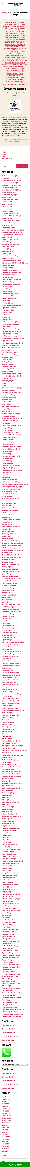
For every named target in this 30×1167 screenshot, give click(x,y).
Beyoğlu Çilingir (7, 312)
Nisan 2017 (5, 1141)
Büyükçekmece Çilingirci (10, 336)
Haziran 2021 (6, 1118)
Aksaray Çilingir (7, 204)
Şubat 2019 (5, 1130)
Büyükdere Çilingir (8, 341)
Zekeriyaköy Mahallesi (9, 1012)
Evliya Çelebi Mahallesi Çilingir (12, 470)
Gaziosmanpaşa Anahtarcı (11, 508)
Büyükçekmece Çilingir (10, 333)
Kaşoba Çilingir (7, 630)
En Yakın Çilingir (7, 430)
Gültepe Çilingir (7, 529)
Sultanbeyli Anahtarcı (9, 932)
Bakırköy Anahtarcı (8, 275)
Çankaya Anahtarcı (8, 357)
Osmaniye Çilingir (8, 821)
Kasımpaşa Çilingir (8, 628)
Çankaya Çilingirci (8, 362)
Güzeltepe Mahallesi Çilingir (11, 541)
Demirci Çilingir (7, 399)
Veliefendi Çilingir (8, 986)
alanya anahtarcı (7, 206)
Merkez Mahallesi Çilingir (10, 760)
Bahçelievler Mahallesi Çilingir (12, 272)
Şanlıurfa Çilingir (7, 882)
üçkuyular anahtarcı (9, 972)
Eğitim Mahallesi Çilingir (10, 421)
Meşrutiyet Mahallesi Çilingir (11, 767)
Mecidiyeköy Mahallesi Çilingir (12, 746)
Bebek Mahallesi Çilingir (10, 298)
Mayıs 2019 (6, 1123)
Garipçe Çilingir (7, 505)
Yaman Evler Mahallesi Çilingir (15, 83)
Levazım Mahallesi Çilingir (11, 703)
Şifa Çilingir (6, 906)
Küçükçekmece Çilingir (10, 680)
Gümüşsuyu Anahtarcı (9, 534)
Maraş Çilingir (6, 736)
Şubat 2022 (6, 1106)
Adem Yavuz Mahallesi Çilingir (15, 22)
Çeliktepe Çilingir (8, 371)
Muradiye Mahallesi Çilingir (11, 774)
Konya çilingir (6, 668)
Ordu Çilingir (6, 797)
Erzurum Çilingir (7, 439)
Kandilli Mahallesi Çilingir (10, 609)
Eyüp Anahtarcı (7, 472)
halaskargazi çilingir (9, 548)
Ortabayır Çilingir (8, 809)
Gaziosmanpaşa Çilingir (10, 510)
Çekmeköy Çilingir (8, 369)
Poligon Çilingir (7, 840)
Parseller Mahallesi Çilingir (15, 68)
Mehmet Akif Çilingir (9, 748)
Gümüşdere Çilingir (8, 531)
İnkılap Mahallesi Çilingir (15, 59)
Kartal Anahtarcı (7, 621)
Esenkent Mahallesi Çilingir (15, 43)
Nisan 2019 (5, 1125)
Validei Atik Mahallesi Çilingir (12, 983)
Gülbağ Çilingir (7, 524)
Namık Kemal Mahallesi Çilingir (15, 66)
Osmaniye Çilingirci (8, 823)
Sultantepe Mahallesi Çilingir (11, 941)
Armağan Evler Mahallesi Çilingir (15, 26)
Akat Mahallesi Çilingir (9, 195)
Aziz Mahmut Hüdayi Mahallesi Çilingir (15, 263)
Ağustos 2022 (6, 1097)
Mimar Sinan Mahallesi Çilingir (12, 771)
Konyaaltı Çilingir (7, 670)
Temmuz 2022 (7, 1099)
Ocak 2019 (5, 1132)
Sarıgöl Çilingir (7, 887)
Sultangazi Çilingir (8, 939)
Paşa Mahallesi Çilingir (9, 830)
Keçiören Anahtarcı (8, 647)
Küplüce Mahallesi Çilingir (10, 689)
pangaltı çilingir (7, 826)
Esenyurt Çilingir (7, 461)
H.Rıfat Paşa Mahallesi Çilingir (12, 545)
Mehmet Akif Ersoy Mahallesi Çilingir (15, 64)
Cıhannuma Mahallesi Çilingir (12, 388)
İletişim (4, 152)
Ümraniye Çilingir (15, 88)
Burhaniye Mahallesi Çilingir (11, 331)
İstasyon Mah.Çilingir (9, 595)
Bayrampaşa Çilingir (9, 296)
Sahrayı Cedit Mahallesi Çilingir (12, 861)
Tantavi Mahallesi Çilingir (15, 75)
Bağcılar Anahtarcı (8, 265)
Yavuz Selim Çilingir (8, 995)
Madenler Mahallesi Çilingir (15, 62)
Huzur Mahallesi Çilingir (15, 55)
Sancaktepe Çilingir (8, 877)
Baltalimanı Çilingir (8, 282)
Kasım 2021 (6, 1108)
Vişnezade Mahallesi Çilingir (11, 988)
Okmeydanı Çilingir (8, 793)
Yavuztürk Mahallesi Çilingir (11, 997)
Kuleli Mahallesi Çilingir (10, 682)
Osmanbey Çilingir (8, 819)
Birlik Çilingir (6, 315)
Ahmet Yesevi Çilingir (9, 192)
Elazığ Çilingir (6, 423)
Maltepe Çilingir (7, 724)
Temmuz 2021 (6, 1116)
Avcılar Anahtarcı (8, 246)
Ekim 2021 (5, 1111)
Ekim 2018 (5, 1139)
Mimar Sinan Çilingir (9, 769)
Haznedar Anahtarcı (9, 560)
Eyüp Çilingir (6, 475)
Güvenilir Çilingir (7, 538)
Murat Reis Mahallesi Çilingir (11, 776)
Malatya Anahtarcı (8, 717)
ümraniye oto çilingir (14, 141)
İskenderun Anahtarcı (9, 585)
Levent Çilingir (7, 705)
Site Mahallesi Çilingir (15, 73)
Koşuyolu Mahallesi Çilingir (11, 673)
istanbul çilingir (7, 158)
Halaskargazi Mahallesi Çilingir (12, 550)
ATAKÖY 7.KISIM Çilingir (10, 239)
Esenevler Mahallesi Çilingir (15, 41)
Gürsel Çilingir (7, 536)
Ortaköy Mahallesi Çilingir (10, 814)
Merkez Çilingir (7, 757)
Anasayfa (5, 150)
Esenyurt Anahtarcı (8, 458)
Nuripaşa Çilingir (7, 790)
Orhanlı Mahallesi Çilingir (10, 802)
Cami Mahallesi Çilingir (10, 352)
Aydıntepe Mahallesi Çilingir (11, 260)
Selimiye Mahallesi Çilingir (11, 899)
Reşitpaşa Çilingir (8, 851)
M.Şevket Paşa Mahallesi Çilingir (13, 710)
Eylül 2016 (5, 1146)
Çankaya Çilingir (7, 359)
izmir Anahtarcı (7, 600)
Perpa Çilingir (6, 835)
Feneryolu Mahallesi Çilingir (11, 489)
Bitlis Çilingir (6, 317)
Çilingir (4, 154)
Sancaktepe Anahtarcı (9, 875)
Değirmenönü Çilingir (9, 397)
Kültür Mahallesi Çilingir (10, 684)
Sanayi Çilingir (7, 870)
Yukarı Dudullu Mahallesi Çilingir (15, 85)
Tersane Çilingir (7, 960)
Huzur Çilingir (15, 53)
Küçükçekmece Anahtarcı (10, 677)
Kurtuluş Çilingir (7, 691)
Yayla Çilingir (6, 1000)
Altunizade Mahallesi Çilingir (11, 216)
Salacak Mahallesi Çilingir (10, 863)
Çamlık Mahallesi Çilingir (15, 33)
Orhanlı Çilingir (7, 800)
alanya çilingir (6, 209)
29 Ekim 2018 (21, 93)
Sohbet (4, 156)
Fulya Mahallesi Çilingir (10, 503)
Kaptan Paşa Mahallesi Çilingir (12, 611)
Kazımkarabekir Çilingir (10, 644)
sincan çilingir (6, 915)
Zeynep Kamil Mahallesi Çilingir (12, 1014)
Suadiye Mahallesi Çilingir (11, 929)
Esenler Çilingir (7, 454)
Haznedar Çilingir (8, 562)
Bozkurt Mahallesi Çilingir (10, 324)
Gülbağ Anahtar (7, 522)
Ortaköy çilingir (7, 811)
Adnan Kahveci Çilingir (9, 187)
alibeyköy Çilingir (8, 211)
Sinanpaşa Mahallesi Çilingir (11, 910)
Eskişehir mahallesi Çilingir (15, 44)
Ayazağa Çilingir (7, 251)
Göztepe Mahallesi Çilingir (11, 519)
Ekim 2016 (5, 1144)
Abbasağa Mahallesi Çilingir (11, 180)
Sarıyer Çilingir (7, 892)
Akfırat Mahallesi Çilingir (10, 199)
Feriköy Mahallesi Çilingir (10, 498)
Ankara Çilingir (7, 225)
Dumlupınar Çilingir (8, 416)
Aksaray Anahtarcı (8, 202)
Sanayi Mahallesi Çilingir (10, 873)
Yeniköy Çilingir (7, 1005)
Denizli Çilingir (7, 404)
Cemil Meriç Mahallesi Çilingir (15, 35)
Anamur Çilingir (7, 223)
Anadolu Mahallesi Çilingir (11, 220)
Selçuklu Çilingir (7, 896)
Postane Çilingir (7, 842)
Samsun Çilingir (7, 868)
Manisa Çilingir (7, 731)
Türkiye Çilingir (7, 969)
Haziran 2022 (6, 1101)
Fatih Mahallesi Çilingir (9, 479)
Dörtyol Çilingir (7, 411)
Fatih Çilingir (6, 477)
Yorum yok (16, 95)
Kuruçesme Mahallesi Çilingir (12, 694)
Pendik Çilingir (7, 833)
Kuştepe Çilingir (7, 696)
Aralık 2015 (5, 1151)
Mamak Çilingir (7, 727)
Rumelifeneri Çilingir (9, 859)
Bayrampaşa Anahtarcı (10, 293)
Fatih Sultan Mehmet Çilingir (15, 46)
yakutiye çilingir (7, 990)
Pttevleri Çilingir (7, 847)
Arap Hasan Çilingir (8, 227)
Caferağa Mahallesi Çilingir (11, 345)
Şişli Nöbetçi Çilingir (8, 920)
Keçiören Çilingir (7, 649)
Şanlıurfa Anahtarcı (8, 880)
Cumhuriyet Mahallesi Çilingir (12, 392)
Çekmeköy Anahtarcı (9, 366)
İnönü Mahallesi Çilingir (10, 583)
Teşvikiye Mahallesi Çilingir (11, 965)
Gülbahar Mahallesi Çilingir (11, 527)
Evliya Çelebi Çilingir (9, 468)
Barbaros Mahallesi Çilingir (11, 284)
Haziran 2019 (6, 1120)
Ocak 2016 (5, 1148)
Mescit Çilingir (7, 762)
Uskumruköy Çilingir (9, 981)
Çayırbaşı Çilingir (8, 364)
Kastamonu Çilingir (8, 635)
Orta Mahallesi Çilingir (9, 807)
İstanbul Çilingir (7, 592)
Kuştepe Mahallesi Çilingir (11, 698)
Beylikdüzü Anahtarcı (9, 308)
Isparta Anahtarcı (8, 590)
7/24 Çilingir (6, 178)
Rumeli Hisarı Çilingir (9, 854)
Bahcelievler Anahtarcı (9, 270)
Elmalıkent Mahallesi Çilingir (15, 39)
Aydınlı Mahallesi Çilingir (10, 256)
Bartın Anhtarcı (7, 286)
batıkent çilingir (7, 291)
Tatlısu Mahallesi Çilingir (15, 77)
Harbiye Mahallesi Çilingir (10, 555)
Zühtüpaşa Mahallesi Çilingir (11, 1016)
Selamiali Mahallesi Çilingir (11, 894)
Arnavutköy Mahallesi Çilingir (12, 232)
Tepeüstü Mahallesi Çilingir (15, 79)
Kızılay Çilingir (7, 661)
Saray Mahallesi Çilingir (14, 70)
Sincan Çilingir (7, 913)
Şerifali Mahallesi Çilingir (15, 72)
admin (12, 93)
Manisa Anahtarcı (8, 729)
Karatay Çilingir (7, 618)
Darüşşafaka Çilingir (9, 395)
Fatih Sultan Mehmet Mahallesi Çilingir (15, 49)
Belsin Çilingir (6, 300)
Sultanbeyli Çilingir (8, 934)
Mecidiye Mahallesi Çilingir (11, 741)
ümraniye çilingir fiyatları (11, 139)
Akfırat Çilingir (7, 197)
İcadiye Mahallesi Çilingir (10, 571)
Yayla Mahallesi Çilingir (10, 1002)
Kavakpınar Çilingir (8, 637)
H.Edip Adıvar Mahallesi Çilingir (12, 543)
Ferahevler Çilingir (8, 494)
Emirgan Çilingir (7, 428)
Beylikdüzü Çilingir (8, 310)
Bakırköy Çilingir (7, 277)
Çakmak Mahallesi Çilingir (15, 31)
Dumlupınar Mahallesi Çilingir (15, 37)
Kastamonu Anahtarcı (9, 632)
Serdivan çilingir (7, 901)
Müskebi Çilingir (7, 778)
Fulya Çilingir (6, 501)
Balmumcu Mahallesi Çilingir (11, 279)
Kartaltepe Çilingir (8, 625)
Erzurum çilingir (7, 442)
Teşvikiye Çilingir (8, 962)
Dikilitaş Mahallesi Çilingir (10, 406)
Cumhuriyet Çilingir (8, 390)
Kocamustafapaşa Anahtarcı (11, 663)
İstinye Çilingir (7, 597)
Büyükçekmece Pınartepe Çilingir (13, 338)
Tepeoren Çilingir (8, 953)
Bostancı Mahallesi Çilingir (11, 322)
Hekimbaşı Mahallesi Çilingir (15, 51)
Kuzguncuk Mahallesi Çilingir (11, 701)
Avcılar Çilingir (7, 249)
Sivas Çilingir (6, 927)
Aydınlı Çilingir (7, 253)
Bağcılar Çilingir (7, 268)
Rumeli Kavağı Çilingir (9, 856)
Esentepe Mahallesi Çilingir (11, 456)
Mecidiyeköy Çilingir (9, 743)
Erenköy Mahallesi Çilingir (11, 432)
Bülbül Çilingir (6, 326)
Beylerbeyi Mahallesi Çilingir (11, 305)
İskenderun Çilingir (8, 588)
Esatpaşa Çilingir (7, 444)
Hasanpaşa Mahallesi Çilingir (12, 557)
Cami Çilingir (6, 350)
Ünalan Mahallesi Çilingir (10, 976)
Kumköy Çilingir (7, 687)
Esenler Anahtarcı (8, 451)
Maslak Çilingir (7, 738)
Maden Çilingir (7, 713)
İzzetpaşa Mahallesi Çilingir (11, 604)
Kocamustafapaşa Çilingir (11, 665)
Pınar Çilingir (6, 837)
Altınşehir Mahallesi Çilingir (15, 24)
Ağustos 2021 (6, 1113)
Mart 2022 (5, 1104)
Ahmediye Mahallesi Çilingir (11, 190)
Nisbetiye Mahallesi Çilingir (11, 788)
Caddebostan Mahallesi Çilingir (12, 343)
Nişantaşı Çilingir (7, 786)
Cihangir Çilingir (7, 381)
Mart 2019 (5, 1127)
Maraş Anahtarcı (7, 734)
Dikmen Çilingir (7, 409)
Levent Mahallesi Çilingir (10, 708)
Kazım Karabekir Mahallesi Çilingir (15, 61)
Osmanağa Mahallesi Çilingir (11, 816)
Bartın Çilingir (6, 289)
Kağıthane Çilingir (8, 607)
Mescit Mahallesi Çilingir (10, 764)
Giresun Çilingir (7, 515)
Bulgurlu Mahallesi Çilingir (11, 329)
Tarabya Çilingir (7, 948)
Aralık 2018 (5, 1134)
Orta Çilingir (6, 804)
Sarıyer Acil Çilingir (8, 889)
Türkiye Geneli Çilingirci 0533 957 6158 (14, 4)
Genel (4, 512)
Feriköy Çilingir (7, 496)
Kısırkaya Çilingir (7, 658)
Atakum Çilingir (7, 242)
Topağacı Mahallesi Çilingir (15, 81)
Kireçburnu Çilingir (8, 654)
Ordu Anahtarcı (7, 795)
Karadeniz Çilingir (8, 616)
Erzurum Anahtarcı (8, 437)
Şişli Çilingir (6, 917)
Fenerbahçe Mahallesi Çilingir (12, 487)
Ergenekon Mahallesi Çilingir (11, 435)
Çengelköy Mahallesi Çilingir (11, 376)
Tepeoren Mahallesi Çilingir (11, 955)
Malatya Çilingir (7, 720)
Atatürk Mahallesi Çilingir (15, 30)
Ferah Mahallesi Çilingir (10, 491)
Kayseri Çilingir (7, 640)
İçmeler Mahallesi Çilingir (10, 576)
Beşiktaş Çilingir (7, 303)
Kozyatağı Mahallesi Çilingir (11, 675)
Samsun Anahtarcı (8, 866)
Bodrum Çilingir (7, 319)
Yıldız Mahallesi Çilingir (10, 1007)
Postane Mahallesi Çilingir (10, 844)
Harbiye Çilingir (7, 552)
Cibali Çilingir (6, 378)
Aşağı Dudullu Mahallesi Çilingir (15, 28)
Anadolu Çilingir (7, 218)
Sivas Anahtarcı (7, 924)
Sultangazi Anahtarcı (9, 936)
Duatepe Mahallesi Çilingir (11, 414)
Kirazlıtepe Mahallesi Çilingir (11, 651)
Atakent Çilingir (7, 237)
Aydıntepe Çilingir (8, 258)
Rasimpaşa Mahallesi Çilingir (12, 849)
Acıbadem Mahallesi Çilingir (11, 183)
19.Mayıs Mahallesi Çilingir (11, 176)
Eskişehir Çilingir (7, 463)
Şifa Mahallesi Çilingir (9, 908)
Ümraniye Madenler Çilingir (11, 974)
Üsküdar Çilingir (7, 979)
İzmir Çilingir (6, 602)
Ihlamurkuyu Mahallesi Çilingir (15, 57)
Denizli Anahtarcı (7, 402)
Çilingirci (5, 385)
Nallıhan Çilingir (7, 781)
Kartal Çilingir (6, 623)
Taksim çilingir (7, 943)
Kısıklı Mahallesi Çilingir (10, 656)
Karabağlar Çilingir (8, 614)
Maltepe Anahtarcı (8, 722)
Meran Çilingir (6, 753)
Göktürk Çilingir (7, 517)
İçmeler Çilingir (7, 574)
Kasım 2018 (6, 1137)
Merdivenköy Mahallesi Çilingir (12, 755)
